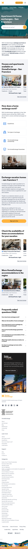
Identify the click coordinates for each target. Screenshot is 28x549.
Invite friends (5, 445)
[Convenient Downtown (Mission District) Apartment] (11, 288)
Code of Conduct (14, 526)
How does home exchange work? (10, 317)
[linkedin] (11, 405)
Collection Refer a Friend (7, 496)
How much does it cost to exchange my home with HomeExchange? (12, 325)
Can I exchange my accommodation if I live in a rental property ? (13, 335)
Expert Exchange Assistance (8, 503)
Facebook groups (6, 478)
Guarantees (4, 443)
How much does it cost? (7, 441)
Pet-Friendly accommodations (8, 484)
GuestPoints (4, 440)
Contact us (4, 455)
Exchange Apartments (7, 487)
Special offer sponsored (7, 501)
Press (3, 430)
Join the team (5, 423)
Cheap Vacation (5, 482)
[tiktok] (8, 405)
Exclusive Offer (5, 509)
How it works (5, 506)
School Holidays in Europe (8, 471)
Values (3, 436)
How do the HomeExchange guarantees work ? (12, 330)
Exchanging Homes (6, 492)
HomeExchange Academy (8, 477)
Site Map (22, 529)
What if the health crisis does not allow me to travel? (13, 340)
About (3, 421)
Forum (3, 453)
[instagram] (6, 405)
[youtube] (17, 405)
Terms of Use (5, 526)
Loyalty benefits (5, 522)
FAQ (3, 452)
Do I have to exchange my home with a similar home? (12, 345)
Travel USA (4, 480)
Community (4, 428)
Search (25, 27)
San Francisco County (7, 8)
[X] (14, 405)
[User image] (19, 83)
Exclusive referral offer (7, 463)
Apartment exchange (6, 518)
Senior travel (4, 516)
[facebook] (3, 405)
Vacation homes (5, 489)
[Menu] (25, 3)
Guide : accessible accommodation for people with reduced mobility (13, 469)
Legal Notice (15, 529)
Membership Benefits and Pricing (9, 499)
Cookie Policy (7, 529)
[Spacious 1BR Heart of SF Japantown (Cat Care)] (11, 84)
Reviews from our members (8, 473)
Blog (3, 425)
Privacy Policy (23, 526)
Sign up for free (19, 2)
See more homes (21, 96)
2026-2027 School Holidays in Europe (10, 520)
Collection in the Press (7, 494)
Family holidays (5, 515)
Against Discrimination (7, 475)
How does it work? (6, 438)
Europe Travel (5, 485)
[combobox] (14, 27)
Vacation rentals (5, 465)
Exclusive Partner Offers (7, 504)
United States (12, 7)
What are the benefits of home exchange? (13, 321)
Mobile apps (4, 426)
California (20, 7)
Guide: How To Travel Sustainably (9, 462)
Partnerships (4, 513)
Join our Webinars (6, 467)
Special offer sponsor (6, 490)
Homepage (5, 7)
